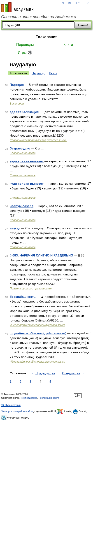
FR (86, 3)
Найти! (83, 25)
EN (62, 3)
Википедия (17, 103)
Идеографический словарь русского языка (37, 325)
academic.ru (17, 7)
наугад (15, 228)
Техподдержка (29, 397)
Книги (68, 45)
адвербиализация (24, 112)
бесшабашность (23, 296)
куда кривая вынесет (27, 183)
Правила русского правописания (31, 288)
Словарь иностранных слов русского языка (38, 140)
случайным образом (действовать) (38, 333)
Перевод (38, 73)
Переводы (25, 45)
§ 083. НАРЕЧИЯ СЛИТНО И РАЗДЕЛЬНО (41, 255)
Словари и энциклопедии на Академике (38, 16)
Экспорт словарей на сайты (17, 411)
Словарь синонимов (22, 153)
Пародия (17, 84)
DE (70, 3)
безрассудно (20, 148)
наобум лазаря (21, 206)
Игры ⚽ (25, 52)
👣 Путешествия (11, 405)
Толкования (46, 37)
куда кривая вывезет (27, 161)
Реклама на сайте (49, 397)
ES (78, 3)
